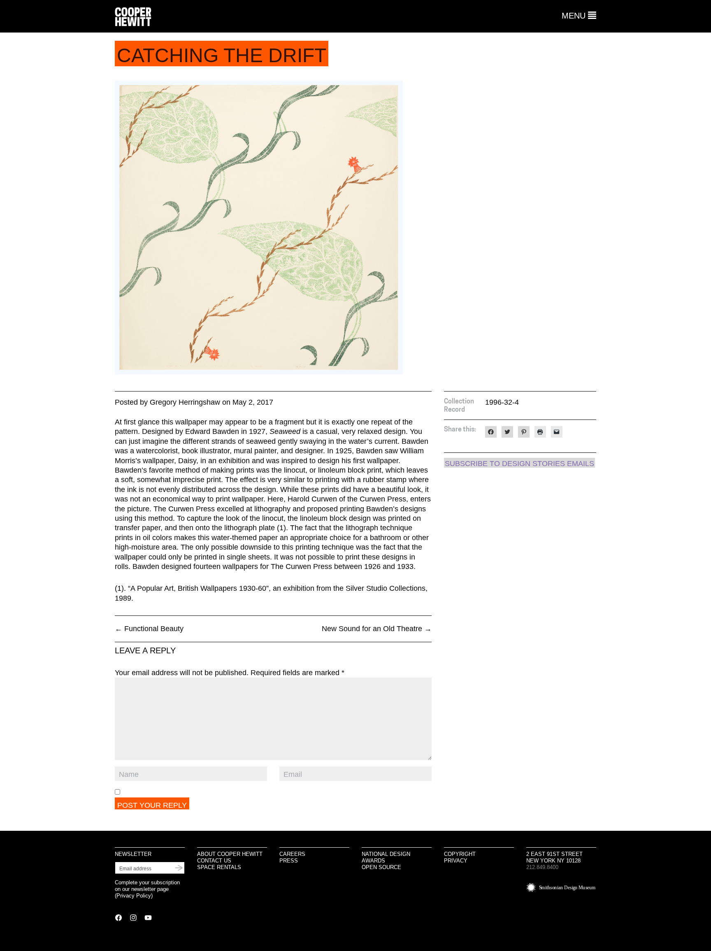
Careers (292, 854)
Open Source (381, 867)
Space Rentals (219, 867)
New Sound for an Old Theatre (377, 629)
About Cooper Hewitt (230, 854)
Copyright (460, 854)
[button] (579, 15)
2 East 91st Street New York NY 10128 (554, 857)
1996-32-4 (502, 402)
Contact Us (214, 861)
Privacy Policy (133, 896)
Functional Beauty (149, 629)
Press (288, 861)
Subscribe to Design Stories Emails (519, 463)
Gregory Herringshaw (185, 402)
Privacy (455, 861)
